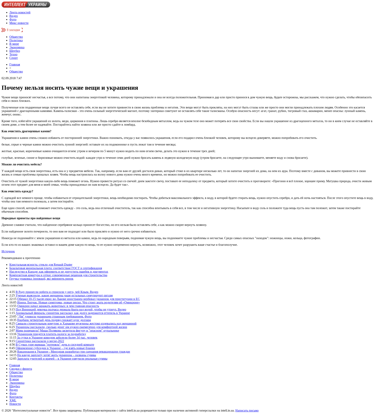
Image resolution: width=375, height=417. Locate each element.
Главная (14, 64)
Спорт (13, 57)
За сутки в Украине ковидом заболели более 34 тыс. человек (57, 337)
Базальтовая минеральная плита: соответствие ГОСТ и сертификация (55, 268)
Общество (16, 36)
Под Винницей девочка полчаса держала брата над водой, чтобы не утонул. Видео (71, 309)
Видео (13, 16)
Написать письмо (247, 410)
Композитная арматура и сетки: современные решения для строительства (58, 275)
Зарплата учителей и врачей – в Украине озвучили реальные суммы (62, 358)
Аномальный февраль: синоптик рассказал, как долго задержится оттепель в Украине (73, 313)
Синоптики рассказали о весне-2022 (40, 341)
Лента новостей (19, 12)
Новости (15, 403)
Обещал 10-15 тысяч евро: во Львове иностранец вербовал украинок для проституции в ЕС (78, 299)
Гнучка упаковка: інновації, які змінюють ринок (41, 278)
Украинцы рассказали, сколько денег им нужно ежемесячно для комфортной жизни (71, 327)
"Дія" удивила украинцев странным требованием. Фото (54, 316)
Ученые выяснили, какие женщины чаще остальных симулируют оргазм (64, 295)
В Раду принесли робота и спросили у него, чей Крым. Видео (57, 292)
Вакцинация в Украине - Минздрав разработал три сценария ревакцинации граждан (73, 351)
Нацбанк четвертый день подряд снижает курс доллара (54, 320)
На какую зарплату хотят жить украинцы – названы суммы (56, 355)
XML (12, 400)
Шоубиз (14, 50)
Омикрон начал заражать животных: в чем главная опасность (58, 306)
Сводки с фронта (20, 368)
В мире (14, 43)
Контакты (15, 396)
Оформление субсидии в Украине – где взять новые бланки (55, 348)
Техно (13, 54)
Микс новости (19, 23)
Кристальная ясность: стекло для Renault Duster (40, 264)
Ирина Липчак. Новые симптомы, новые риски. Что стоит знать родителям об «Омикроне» (78, 302)
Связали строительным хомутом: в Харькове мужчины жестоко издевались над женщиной (76, 323)
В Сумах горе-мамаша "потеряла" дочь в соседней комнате (55, 344)
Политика (16, 40)
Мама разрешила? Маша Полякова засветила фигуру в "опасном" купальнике (67, 330)
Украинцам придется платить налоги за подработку (51, 334)
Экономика (16, 47)
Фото (12, 19)
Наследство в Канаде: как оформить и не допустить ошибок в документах (58, 271)
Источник (8, 251)
